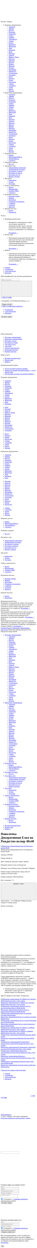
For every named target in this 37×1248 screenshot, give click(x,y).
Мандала (12, 59)
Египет (11, 43)
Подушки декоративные (13, 337)
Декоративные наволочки (17, 168)
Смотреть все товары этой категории (13, 1070)
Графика (11, 37)
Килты (11, 210)
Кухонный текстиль (11, 350)
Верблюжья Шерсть (15, 157)
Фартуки (12, 207)
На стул (11, 164)
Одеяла (11, 182)
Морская (12, 66)
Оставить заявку (7, 317)
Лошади (11, 55)
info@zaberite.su (17, 306)
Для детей (8, 346)
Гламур (11, 36)
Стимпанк (12, 85)
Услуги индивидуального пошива (16, 368)
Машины (12, 61)
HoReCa (7, 362)
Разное (11, 80)
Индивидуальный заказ (13, 358)
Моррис (11, 64)
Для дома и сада (10, 344)
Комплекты (12, 180)
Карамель (12, 50)
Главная (7, 267)
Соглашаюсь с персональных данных (14, 1200)
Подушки (12, 184)
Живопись (12, 44)
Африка (11, 28)
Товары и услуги (7, 304)
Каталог (9, 628)
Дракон (11, 41)
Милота (11, 62)
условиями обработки (20, 1199)
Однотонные (13, 73)
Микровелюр (13, 189)
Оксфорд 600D (14, 191)
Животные (12, 46)
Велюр (11, 187)
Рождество (12, 82)
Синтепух (12, 160)
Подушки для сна (10, 341)
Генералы (12, 32)
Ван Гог (11, 30)
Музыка (11, 68)
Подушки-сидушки (11, 342)
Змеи (10, 48)
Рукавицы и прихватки (16, 201)
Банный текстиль (10, 351)
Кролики (12, 53)
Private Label (9, 360)
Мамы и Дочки (14, 57)
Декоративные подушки (17, 169)
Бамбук (11, 155)
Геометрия (12, 34)
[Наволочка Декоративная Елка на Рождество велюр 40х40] (18, 848)
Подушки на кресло (15, 173)
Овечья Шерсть (14, 159)
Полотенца (12, 200)
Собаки (11, 84)
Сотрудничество (10, 271)
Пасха (11, 77)
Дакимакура (13, 39)
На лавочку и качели (16, 171)
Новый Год (12, 71)
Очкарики (12, 75)
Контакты (8, 273)
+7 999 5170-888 (6, 297)
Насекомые (12, 69)
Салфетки (12, 203)
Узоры (11, 87)
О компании (9, 269)
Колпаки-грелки (14, 196)
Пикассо (11, 78)
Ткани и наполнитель (12, 348)
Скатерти (12, 205)
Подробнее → (13, 233)
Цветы (11, 89)
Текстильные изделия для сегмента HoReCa (19, 374)
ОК (2, 1246)
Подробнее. (5, 1242)
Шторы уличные (14, 176)
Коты (10, 52)
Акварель (12, 27)
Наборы (11, 198)
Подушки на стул (14, 175)
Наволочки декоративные (13, 339)
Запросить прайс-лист (8, 1232)
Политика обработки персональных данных (15, 1118)
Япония (11, 91)
